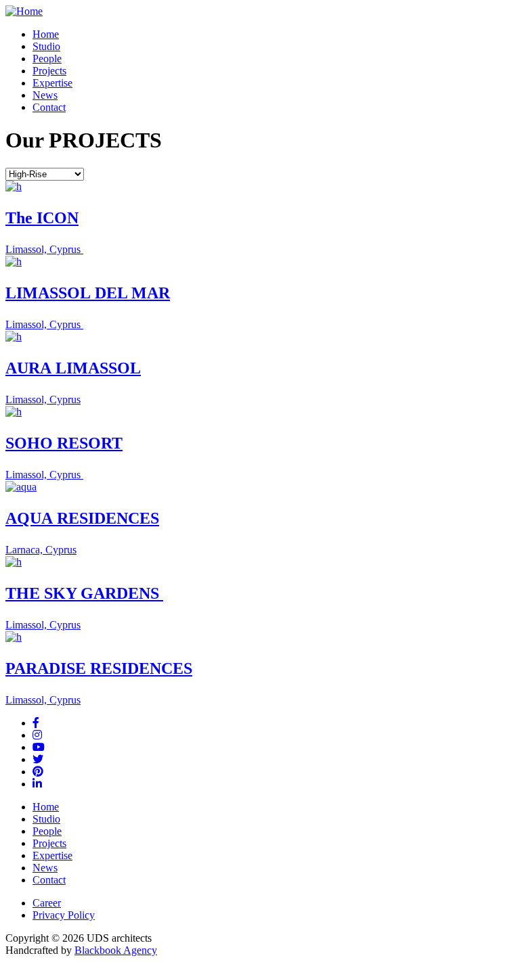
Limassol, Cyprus (44, 249)
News (45, 95)
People (47, 58)
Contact (49, 107)
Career (46, 903)
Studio (46, 46)
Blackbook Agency (115, 950)
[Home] (24, 11)
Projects (49, 70)
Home (45, 34)
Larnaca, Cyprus (41, 549)
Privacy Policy (63, 915)
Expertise (52, 83)
